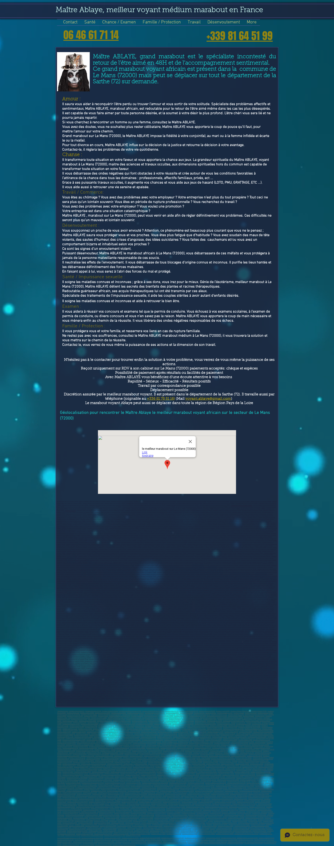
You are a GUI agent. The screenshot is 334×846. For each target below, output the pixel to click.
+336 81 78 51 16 (160, 399)
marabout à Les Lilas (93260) (110, 795)
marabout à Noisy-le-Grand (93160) (72, 792)
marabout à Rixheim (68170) (77, 759)
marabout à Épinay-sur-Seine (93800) (129, 792)
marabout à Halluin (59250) (107, 751)
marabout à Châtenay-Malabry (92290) (128, 789)
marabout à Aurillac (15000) (70, 721)
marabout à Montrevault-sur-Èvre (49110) (88, 743)
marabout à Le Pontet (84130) (265, 779)
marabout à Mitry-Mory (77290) (106, 770)
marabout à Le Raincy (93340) (189, 795)
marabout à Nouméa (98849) (122, 813)
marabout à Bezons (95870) (206, 802)
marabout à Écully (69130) (204, 760)
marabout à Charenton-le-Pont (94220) (105, 799)
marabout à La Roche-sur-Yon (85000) (67, 781)
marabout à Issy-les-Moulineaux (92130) (108, 787)
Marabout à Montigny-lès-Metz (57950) (215, 746)
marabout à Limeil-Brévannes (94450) (180, 799)
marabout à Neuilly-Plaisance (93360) (129, 795)
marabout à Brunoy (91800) (144, 784)
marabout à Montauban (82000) (150, 822)
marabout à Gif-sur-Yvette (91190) (214, 784)
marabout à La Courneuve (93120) (262, 792)
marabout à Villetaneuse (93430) (207, 795)
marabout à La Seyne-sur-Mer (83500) (77, 778)
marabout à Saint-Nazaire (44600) (237, 736)
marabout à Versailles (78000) (82, 772)
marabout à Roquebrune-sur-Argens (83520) (99, 779)
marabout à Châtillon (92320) (108, 789)
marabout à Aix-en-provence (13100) (217, 716)
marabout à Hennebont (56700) (131, 746)
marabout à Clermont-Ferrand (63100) (258, 754)
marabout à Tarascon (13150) (79, 719)
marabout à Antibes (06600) (229, 822)
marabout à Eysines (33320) (70, 730)
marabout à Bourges (200, 721)
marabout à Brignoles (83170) (244, 778)
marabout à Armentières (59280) (156, 749)
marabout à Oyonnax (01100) (93, 711)
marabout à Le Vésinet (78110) (230, 775)
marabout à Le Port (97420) (88, 811)
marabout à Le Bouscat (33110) (104, 730)
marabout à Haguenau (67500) (94, 757)
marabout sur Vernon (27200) (260, 724)
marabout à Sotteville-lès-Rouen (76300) (251, 765)
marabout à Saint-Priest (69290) (93, 816)
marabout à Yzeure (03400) (118, 713)
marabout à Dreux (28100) (122, 725)
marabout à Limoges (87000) (188, 830)
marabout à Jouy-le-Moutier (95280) (129, 805)
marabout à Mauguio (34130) (149, 732)
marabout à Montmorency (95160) (221, 803)
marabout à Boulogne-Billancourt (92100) (203, 786)
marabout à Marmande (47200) (71, 741)
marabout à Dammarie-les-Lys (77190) (198, 768)
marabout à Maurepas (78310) (92, 775)
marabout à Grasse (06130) (266, 822)
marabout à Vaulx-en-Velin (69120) (147, 759)
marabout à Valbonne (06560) (184, 714)
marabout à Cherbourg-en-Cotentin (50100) (144, 743)
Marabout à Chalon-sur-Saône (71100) (258, 760)
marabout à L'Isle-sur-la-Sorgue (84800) (228, 779)
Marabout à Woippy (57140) (121, 748)
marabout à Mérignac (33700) (118, 729)
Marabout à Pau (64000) (136, 756)
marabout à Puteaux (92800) (75, 789)
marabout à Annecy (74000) (210, 762)
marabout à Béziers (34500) (265, 730)
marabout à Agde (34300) (79, 732)
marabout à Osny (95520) (112, 805)
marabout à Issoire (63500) (121, 756)
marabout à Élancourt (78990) (165, 773)
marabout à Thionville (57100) (256, 827)
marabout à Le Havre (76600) (216, 765)
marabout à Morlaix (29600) (253, 725)
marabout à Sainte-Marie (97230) (228, 808)
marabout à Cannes (199, 713)
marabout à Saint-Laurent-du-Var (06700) (68, 714)
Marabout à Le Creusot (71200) (81, 762)
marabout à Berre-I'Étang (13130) (135, 719)
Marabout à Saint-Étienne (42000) (83, 736)
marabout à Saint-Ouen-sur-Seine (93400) (200, 792)
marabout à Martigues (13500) (142, 824)
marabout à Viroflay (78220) (148, 775)
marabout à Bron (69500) (203, 759)
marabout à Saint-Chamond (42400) (130, 736)
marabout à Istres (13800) (235, 716)
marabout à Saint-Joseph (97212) (208, 808)
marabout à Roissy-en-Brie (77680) (177, 768)
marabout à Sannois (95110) (101, 803)
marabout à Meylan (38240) (116, 735)
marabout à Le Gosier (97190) (122, 807)
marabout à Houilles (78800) (225, 772)
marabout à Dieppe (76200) (81, 767)
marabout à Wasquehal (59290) (66, 751)
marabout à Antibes (210, 713)
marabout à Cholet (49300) (185, 741)
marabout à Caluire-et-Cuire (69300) (186, 759)
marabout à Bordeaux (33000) (101, 729)
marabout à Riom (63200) (87, 756)
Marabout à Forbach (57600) (235, 746)
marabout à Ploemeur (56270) (114, 746)
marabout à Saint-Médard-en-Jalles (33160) (193, 729)
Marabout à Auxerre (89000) (259, 781)
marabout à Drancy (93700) (246, 840)
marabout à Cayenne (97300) (262, 808)
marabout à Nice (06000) (186, 713)
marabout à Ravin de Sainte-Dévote (75, 815)
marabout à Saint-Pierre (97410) (193, 810)
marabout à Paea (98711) (106, 813)
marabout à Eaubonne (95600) (159, 803)
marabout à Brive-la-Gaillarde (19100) (233, 721)
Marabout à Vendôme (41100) (65, 736)
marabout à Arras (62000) (79, 754)
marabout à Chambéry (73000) (156, 762)
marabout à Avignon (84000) (141, 779)
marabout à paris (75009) (257, 764)
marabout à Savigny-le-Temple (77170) (91, 768)
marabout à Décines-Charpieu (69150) (67, 760)
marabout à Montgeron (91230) (177, 784)
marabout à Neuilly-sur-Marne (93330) (176, 794)
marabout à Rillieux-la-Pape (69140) (262, 759)
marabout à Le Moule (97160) (177, 807)
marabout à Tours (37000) (83, 733)
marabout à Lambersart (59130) (137, 749)
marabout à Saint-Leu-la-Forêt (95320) (167, 805)
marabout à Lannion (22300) (186, 722)
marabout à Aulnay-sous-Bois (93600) (249, 791)
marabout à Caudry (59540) (93, 752)
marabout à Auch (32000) (85, 729)
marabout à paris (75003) (169, 764)
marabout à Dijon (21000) (80, 722)
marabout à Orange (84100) (175, 779)
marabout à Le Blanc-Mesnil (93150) (108, 792)
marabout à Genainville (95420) (245, 802)
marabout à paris (128, 764)
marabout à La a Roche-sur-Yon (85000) (125, 832)
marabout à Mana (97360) (140, 810)
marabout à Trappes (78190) (242, 772)
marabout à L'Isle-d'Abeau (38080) (134, 735)
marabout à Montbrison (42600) (181, 736)
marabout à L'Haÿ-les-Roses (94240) (67, 799)
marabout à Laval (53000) (89, 832)
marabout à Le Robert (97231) (138, 808)
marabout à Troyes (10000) (134, 827)
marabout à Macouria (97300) (123, 810)
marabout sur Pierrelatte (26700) (226, 724)
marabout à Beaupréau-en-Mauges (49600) (127, 741)
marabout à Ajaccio (264, 721)
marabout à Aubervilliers (231, 791)
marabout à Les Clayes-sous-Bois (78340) (113, 775)
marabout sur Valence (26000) (144, 724)
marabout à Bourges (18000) (226, 826)
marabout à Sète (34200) (64, 732)
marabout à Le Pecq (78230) (247, 775)
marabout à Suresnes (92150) (219, 787)
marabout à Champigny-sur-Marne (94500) (110, 843)
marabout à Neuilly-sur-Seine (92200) (183, 787)
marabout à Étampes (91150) (128, 784)
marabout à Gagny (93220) (84, 794)
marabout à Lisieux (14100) (249, 719)
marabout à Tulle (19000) (252, 721)
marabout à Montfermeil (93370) (66, 795)
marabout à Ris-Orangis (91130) (255, 783)
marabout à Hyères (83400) (96, 778)
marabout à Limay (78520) (132, 775)
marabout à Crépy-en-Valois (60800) (182, 752)
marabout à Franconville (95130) (171, 802)
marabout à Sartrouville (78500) (101, 772)
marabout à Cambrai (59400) (102, 749)
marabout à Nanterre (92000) (223, 786)
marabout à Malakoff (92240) (148, 789)
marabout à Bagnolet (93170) (156, 794)
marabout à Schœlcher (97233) (156, 808)
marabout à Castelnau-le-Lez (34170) (129, 732)
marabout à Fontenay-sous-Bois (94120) (155, 797)
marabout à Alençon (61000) (231, 752)
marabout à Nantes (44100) (219, 736)
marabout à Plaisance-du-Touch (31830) (249, 727)
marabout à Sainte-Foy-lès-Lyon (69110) (129, 760)
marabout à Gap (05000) (172, 713)
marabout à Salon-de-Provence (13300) (79, 717)
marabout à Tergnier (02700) (259, 711)
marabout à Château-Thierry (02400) (240, 711)
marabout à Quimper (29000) (183, 725)
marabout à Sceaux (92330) (151, 791)
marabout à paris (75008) (242, 764)
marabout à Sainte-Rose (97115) (195, 807)
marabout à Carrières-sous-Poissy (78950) (168, 775)
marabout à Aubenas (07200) (236, 714)
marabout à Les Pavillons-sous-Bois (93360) (88, 795)
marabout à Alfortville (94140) (212, 797)
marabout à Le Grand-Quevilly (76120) (100, 767)
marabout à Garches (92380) (168, 791)
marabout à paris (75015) (127, 765)
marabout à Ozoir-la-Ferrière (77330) (126, 770)
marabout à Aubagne (248, 716)
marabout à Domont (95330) (186, 805)
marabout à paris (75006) (213, 764)
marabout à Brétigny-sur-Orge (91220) (108, 784)
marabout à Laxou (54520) (228, 744)
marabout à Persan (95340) (263, 805)
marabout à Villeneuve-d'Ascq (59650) (222, 748)
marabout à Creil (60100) (144, 752)
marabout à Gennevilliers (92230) (237, 787)
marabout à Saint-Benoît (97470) (71, 811)
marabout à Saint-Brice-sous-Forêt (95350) (207, 805)
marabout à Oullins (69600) (86, 760)
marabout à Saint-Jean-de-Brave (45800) (129, 740)
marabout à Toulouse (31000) (160, 727)
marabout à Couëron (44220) (131, 738)
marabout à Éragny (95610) (69, 805)
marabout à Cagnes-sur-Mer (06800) (248, 822)
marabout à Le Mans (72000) (122, 762)
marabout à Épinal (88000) (109, 829)
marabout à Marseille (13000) (197, 716)
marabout (210, 821)
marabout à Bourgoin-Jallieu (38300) (262, 733)
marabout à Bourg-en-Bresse (110, 711)
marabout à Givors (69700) (171, 760)
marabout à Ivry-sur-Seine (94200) (97, 797)
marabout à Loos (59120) (173, 749)
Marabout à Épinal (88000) (219, 781)
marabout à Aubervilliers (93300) (204, 791)
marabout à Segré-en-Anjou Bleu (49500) (242, 741)
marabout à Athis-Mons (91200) (178, 783)
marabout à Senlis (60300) (200, 752)
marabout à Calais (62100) (93, 819)
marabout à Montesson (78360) (88, 776)
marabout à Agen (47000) (245, 740)
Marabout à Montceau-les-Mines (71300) (102, 762)
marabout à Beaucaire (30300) (143, 727)
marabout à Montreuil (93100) (188, 840)
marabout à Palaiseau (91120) (195, 783)
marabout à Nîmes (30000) (76, 727)
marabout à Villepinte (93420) (115, 794)
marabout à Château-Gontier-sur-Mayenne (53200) (80, 744)
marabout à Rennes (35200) (180, 732)
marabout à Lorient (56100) (64, 746)
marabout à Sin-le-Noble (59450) (219, 751)
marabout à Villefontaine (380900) (98, 735)
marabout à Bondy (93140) (148, 792)
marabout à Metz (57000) (240, 827)
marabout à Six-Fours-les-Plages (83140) (169, 778)
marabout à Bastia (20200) (64, 722)
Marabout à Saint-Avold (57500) (88, 748)
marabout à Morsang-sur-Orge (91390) (260, 784)
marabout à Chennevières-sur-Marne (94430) (164, 800)
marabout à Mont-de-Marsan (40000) (209, 735)
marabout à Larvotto (215, 813)
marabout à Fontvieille (202, 813)
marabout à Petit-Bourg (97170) (140, 807)
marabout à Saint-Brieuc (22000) (198, 816)
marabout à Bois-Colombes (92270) (232, 789)
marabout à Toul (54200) (154, 744)
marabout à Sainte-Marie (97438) (106, 811)
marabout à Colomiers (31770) (177, 727)
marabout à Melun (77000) (265, 767)
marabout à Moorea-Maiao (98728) (88, 813)
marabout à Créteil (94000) (244, 795)
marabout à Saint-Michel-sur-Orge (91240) (237, 784)
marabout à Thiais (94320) (124, 799)
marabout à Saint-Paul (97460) (174, 810)
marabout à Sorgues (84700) (248, 779)
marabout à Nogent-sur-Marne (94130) (258, 797)
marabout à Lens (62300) (117, 754)
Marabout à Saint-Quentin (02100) (129, 818)
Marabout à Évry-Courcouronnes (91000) (92, 783)
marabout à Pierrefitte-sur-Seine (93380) (198, 794)
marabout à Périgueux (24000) (200, 829)
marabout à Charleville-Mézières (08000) (256, 714)
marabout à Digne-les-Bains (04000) (155, 713)
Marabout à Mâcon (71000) (64, 762)
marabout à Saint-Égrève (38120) (154, 735)
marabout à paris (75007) (227, 764)
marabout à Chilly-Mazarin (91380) (67, 786)
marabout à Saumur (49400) (201, 741)
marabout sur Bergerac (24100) (71, 724)
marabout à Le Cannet (251, 713)
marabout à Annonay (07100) (219, 714)
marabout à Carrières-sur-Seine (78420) (68, 776)
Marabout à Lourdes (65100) (254, 756)
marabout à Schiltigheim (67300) (113, 757)
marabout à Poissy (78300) (163, 772)
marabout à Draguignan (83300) (128, 778)
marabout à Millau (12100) (181, 716)
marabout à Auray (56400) (164, 746)
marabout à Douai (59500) (64, 749)
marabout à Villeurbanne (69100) (110, 759)
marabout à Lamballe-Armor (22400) (204, 722)
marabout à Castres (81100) (201, 776)
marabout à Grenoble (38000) (186, 733)
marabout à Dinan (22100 (223, 722)
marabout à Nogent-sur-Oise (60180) (161, 752)
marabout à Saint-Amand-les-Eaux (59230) (197, 751)
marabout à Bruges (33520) (158, 730)
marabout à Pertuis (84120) (208, 779)
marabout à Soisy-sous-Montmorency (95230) (91, 805)
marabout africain (114, 808)
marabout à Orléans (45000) (94, 740)
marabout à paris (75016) (142, 765)
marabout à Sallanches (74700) (71, 764)
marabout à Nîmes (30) (91, 727)
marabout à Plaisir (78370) (96, 773)
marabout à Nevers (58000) (137, 748)
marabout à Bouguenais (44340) (166, 738)
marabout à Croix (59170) (267, 749)
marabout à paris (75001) (140, 764)
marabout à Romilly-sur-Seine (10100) (119, 716)
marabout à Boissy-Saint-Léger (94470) (232, 800)
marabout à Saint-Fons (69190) (188, 760)
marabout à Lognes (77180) (243, 770)
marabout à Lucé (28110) (137, 725)
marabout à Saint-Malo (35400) (248, 816)
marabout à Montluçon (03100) (128, 815)
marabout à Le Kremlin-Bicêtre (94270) (222, 799)
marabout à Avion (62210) (207, 754)
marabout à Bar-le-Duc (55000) (260, 744)
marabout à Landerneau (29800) (218, 725)
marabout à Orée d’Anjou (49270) (264, 741)
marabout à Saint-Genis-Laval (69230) (152, 760)
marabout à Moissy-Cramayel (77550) (170, 770)
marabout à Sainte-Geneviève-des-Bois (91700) (155, 783)
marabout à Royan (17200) (172, 721)
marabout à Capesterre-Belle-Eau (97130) (216, 807)
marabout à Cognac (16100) (104, 721)
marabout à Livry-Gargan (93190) (243, 792)
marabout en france (70, 510)
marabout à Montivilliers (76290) (196, 767)
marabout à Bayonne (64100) (152, 756)
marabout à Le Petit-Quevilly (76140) (121, 767)
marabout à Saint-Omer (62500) (239, 754)
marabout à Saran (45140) (197, 740)
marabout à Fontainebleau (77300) (206, 770)
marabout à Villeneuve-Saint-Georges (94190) (234, 797)
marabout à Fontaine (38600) (65, 735)
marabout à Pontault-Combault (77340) (68, 768)
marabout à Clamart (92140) (202, 787)
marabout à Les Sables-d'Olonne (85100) (90, 781)
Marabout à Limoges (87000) (203, 781)
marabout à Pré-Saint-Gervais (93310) (151, 795)
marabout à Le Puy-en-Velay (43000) (201, 736)
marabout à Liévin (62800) (131, 754)
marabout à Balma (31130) (69, 729)
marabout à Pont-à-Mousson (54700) (209, 744)
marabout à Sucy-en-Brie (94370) (201, 799)
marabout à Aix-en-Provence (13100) (192, 719)
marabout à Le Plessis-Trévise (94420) (83, 800)
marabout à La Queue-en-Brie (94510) (77, 802)
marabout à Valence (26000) (179, 815)
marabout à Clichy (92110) (148, 787)
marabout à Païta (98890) (174, 813)
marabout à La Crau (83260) (227, 778)
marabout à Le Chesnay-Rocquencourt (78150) (75, 773)
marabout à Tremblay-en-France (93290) (136, 794)
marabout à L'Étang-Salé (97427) (183, 811)
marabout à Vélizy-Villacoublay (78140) (207, 773)
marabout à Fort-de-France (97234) (80, 808)
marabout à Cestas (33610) (189, 730)
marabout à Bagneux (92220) (92, 789)
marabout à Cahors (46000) (229, 740)
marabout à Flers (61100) (247, 752)
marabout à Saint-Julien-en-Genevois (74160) (93, 764)
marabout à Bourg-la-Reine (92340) (117, 791)
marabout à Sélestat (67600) (175, 757)
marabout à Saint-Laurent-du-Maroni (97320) (69, 810)
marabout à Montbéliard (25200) (127, 724)
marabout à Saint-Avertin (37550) (168, 733)
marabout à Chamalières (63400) (104, 756)
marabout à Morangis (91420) (182, 786)
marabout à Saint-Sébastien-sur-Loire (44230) (78, 738)
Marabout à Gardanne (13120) (191, 717)
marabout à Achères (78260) (226, 773)
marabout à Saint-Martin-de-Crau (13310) (156, 719)
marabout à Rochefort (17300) (156, 721)
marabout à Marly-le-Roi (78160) (190, 775)
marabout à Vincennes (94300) (175, 797)
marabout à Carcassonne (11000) (84, 821)
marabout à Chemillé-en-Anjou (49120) (150, 741)
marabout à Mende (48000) (87, 741)
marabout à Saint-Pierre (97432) (244, 832)
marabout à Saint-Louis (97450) (248, 810)
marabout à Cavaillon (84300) (192, 779)
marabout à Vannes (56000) (80, 746)
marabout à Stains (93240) (99, 794)
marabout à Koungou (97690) (220, 811)
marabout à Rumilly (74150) (115, 764)
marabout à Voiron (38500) (81, 735)
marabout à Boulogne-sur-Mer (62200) (98, 754)
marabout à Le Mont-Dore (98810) (156, 813)
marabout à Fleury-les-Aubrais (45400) (152, 740)
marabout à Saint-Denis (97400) (156, 810)
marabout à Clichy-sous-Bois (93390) (258, 794)
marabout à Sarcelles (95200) (129, 802)
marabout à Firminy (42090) (164, 736)
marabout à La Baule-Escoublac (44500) (211, 738)
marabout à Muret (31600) (230, 727)
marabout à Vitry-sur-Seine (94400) (226, 795)
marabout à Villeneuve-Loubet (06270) (164, 714)
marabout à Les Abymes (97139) (85, 807)
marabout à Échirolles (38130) (227, 733)
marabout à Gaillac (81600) (217, 776)
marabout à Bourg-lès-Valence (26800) (205, 724)
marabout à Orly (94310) (240, 799)
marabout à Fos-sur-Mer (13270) (97, 719)
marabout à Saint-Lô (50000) (165, 743)
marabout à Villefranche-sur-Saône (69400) (223, 759)
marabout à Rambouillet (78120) (147, 773)
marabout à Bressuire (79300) (123, 776)
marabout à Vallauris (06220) (89, 714)
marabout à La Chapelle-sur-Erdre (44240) (187, 738)
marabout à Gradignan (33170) (252, 729)
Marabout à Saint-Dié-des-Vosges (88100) (239, 781)
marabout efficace (152, 821)
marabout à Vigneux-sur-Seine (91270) (215, 783)
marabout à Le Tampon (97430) (211, 810)
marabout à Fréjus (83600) (111, 778)
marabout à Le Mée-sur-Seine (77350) (86, 770)
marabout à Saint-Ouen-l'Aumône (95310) (179, 803)
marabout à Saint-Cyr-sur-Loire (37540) (122, 733)
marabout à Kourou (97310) (107, 810)
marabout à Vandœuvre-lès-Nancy (119, 744)
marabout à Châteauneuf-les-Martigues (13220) (230, 717)
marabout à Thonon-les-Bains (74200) (248, 762)
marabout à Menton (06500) (265, 713)
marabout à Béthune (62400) (169, 754)
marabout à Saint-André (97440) (230, 810)
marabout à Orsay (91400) (105, 786)
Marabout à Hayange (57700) (70, 748)
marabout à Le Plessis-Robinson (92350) (168, 789)
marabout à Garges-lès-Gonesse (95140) (150, 802)
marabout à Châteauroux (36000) (66, 733)
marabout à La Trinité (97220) (246, 808)
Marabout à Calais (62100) (64, 754)
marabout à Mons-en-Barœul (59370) (249, 749)
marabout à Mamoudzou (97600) (202, 811)
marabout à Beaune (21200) (123, 722)
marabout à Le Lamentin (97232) (100, 808)
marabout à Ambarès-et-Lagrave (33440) (209, 730)
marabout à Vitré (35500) (245, 732)
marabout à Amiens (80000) (154, 776)
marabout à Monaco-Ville (244, 813)
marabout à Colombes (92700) (263, 786)
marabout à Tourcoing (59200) (185, 748)
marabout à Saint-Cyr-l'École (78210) (72, 775)
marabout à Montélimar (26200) (163, 724)
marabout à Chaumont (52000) (257, 743)
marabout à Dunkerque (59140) (202, 748)
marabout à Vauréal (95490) (148, 805)
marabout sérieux (125, 808)
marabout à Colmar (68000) (226, 757)
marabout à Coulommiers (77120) (226, 770)
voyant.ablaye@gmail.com (208, 399)
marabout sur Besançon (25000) (89, 724)
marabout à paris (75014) (113, 765)
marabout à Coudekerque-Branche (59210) (88, 751)
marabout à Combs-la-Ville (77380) (235, 768)
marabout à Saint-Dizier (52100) (239, 743)
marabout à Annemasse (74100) (228, 762)
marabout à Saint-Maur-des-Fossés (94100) (74, 797)
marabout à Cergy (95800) (113, 802)
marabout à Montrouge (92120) (255, 787)
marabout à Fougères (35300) (215, 732)
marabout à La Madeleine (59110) (210, 749)
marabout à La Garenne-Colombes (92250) (210, 789)
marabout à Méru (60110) (216, 752)
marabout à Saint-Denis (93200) (185, 791)
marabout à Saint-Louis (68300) (243, 757)
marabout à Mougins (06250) (130, 714)
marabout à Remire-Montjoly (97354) (140, 834)
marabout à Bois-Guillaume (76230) (216, 767)
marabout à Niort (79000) (139, 776)
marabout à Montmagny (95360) (229, 805)
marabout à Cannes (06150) (213, 822)
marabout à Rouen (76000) (231, 765)
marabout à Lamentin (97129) (257, 807)
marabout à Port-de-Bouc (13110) (253, 717)
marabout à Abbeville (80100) (171, 776)
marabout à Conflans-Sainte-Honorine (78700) (185, 772)
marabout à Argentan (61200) (263, 752)
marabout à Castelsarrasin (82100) (254, 776)
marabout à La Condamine (188, 813)
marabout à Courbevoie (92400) (66, 787)
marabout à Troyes (103, 716)
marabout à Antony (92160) (164, 787)
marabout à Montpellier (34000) (248, 730)
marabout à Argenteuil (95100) (97, 802)
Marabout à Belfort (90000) (73, 783)
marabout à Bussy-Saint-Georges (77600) (114, 768)
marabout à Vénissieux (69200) (128, 759)
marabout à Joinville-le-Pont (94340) (125, 800)
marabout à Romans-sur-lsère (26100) (183, 724)
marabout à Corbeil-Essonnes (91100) (115, 783)
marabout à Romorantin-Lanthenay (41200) (261, 735)
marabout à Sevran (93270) (180, 792)
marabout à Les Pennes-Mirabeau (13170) (170, 717)
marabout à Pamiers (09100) (75, 716)
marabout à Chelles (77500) (250, 767)
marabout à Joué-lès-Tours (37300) (101, 733)
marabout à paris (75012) (84, 765)
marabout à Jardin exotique (229, 813)
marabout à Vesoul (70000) (239, 760)
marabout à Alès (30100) (105, 727)
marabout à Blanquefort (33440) (230, 730)
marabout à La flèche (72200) (139, 762)
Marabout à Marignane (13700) (132, 717)
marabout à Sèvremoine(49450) (105, 741)
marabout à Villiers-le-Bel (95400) (66, 803)
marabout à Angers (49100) (169, 741)
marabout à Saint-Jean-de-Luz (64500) (219, 756)
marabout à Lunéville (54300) (138, 744)
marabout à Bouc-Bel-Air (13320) (116, 719)
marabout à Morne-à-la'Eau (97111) (238, 807)
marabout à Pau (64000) (110, 830)
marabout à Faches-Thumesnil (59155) (173, 751)
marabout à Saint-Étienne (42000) (214, 815)
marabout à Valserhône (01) (77, 711)
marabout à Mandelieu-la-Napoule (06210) (110, 714)
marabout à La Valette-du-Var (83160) (209, 778)
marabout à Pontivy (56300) (149, 746)
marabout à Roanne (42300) (148, 736)
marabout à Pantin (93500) (90, 792)
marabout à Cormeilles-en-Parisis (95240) (138, 803)
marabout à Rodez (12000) (165, 716)
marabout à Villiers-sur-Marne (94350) (142, 799)
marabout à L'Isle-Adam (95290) (66, 807)
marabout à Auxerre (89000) (193, 826)
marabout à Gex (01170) (172, 711)
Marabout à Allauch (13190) (208, 717)
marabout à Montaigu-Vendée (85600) (130, 781)
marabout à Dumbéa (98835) (138, 813)
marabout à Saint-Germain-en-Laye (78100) (122, 772)
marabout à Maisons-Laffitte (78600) (184, 773)
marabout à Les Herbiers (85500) (150, 781)
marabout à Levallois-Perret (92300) (130, 787)
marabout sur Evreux (75, 725)
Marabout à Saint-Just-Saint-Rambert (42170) (107, 736)
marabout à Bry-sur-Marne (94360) (211, 800)
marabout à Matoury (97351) (91, 810)
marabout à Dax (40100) (227, 735)
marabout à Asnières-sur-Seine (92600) (243, 786)
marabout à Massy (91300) (133, 783)
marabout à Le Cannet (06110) (65, 824)
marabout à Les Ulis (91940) (160, 784)
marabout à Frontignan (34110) (110, 732)
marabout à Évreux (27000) (243, 724)
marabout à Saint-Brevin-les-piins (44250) (74, 740)
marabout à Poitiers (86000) (172, 830)
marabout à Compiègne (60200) (127, 752)
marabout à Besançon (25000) (108, 826)
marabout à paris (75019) (185, 765)
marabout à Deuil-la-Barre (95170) (201, 803)
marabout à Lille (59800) (146, 818)
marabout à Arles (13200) (126, 824)
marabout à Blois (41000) (241, 735)
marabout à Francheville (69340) (222, 760)
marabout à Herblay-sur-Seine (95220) (225, 802)
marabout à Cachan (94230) (86, 799)
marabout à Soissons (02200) (207, 711)
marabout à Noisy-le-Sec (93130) (66, 794)
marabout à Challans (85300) (111, 781)
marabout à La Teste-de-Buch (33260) (233, 729)
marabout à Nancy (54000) (102, 744)
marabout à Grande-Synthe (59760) (190, 749)
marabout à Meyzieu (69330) (244, 759)
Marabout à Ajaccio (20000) (96, 818)
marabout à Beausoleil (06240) (201, 714)
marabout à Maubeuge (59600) (119, 749)
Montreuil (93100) (219, 791)
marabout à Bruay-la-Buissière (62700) (188, 754)
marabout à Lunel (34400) (94, 732)
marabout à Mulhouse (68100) (209, 757)
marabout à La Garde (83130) (190, 778)
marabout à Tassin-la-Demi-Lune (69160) (106, 760)
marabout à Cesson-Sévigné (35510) (263, 732)
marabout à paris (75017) (156, 765)
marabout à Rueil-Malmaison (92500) (85, 787)
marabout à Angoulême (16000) (87, 721)
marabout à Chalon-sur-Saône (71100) (174, 826)
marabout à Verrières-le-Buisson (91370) (141, 786)
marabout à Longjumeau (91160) (195, 784)
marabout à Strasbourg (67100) (77, 757)
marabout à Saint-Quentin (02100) (188, 711)
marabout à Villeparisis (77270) (135, 768)
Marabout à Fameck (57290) (105, 748)
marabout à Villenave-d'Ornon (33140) (170, 729)
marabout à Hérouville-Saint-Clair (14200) (229, 719)
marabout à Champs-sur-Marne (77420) (156, 768)
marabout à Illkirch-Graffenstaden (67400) (135, 757)
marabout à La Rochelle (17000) (122, 721)
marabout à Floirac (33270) (173, 730)
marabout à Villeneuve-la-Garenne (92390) (78, 791)
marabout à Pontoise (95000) (189, 802)
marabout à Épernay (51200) (222, 743)
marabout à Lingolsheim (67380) (157, 757)
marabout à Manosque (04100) (135, 713)
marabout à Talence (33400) (151, 729)
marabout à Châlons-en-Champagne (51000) (201, 743)
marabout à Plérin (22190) (238, 722)
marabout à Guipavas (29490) (236, 725)
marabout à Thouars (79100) (106, 776)
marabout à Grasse (238, 713)
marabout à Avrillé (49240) (124, 743)
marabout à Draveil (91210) (73, 784)
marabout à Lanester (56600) (97, 746)
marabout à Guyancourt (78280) (129, 773)
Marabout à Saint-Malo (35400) (198, 732)
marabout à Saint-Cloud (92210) (189, 789)
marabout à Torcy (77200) (217, 768)
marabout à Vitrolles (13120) (116, 717)
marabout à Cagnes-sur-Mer (225, 713)
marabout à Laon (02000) (223, 711)
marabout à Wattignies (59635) (253, 751)
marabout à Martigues (175, 719)
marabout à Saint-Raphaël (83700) (147, 778)
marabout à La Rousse (91, 815)
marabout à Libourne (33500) (87, 730)
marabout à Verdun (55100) (243, 744)
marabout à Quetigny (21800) (140, 722)
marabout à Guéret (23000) (253, 722)
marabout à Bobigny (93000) (164, 792)
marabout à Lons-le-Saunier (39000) (188, 735)
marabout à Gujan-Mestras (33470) (140, 730)
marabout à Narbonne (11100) (65, 821)
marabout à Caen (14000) (210, 719)
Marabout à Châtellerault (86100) (185, 781)
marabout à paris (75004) (184, 764)
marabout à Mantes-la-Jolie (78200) (145, 772)
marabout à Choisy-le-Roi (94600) (193, 797)
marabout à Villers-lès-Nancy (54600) (188, 744)
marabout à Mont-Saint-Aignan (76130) (144, 767)
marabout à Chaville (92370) (135, 791)
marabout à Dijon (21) (93, 722)
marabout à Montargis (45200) (213, 740)
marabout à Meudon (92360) (119, 840)
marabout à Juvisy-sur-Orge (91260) (87, 786)
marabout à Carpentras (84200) (158, 779)
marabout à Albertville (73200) (193, 762)
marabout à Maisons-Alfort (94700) (117, 797)
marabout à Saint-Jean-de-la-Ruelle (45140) (176, 740)
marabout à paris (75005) (198, 764)
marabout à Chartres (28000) (89, 725)
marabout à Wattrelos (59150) (261, 748)
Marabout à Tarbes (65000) (238, 756)
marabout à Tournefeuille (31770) (196, 727)
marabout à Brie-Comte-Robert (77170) (148, 770)
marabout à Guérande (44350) (231, 738)
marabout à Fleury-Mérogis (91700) (164, 786)
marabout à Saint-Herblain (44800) (257, 736)
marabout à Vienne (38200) (243, 733)
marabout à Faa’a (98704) (253, 811)
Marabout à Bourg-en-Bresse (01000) (109, 815)
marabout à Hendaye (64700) (200, 756)
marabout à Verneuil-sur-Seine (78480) (211, 775)
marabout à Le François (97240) (190, 808)
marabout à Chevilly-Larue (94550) (104, 800)
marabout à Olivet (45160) (110, 740)
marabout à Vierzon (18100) (214, 721)
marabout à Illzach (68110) (260, 757)
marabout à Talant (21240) (156, 722)
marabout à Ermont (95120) (262, 802)
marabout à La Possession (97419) (143, 811)
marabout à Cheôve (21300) (107, 722)
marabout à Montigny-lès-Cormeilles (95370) (244, 803)
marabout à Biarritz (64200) (183, 756)
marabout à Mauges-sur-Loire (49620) (220, 741)
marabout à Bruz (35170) (231, 732)
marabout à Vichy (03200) (87, 713)
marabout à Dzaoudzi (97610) (237, 811)
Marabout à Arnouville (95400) (246, 805)
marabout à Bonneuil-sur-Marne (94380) (189, 800)
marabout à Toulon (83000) (220, 824)
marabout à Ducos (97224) (173, 808)
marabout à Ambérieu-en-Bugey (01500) (130, 711)
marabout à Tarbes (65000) (85, 822)
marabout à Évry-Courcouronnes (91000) (92, 835)
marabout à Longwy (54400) (169, 744)
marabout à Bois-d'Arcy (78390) (265, 775)
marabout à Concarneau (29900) (200, 725)
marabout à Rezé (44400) (259, 830)
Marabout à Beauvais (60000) (110, 752)
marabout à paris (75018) (171, 765)
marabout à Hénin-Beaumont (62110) (149, 754)
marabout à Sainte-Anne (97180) (159, 807)
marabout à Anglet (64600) (167, 756)
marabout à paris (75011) (69, 765)
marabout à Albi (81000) (186, 776)
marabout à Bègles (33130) (214, 729)
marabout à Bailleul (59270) (236, 751)
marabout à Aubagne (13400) (160, 824)
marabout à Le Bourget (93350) (171, 795)
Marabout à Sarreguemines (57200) (253, 746)
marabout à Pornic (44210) (247, 738)
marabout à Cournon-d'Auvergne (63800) (68, 756)
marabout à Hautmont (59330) (77, 752)
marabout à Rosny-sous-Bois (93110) (222, 792)
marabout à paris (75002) (155, 764)
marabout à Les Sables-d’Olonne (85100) (147, 832)
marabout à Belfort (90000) (209, 826)
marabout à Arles (260, 716)
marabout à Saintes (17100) (139, 721)
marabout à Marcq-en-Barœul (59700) (83, 749)
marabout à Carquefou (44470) (148, 738)
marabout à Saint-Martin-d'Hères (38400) (206, 733)
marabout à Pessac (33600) (134, 729)
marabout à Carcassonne (151, 716)
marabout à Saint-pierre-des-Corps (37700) (146, 733)
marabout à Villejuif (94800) (135, 797)
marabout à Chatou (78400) (111, 773)
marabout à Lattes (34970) (164, 732)
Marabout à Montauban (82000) (235, 776)
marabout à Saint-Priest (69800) (166, 759)
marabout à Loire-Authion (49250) (66, 743)
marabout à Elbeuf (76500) (179, 767)
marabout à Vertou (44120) (115, 738)
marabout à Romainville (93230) (239, 794)
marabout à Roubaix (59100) (168, 748)
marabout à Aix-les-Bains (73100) (174, 762)
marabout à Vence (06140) (146, 714)
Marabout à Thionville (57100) (195, 746)
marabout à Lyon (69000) (93, 759)
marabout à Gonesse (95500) (118, 803)
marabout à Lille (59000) (153, 748)
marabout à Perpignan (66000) (102, 822)
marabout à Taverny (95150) (85, 803)
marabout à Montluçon (73, 713)
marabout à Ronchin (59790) (139, 751)
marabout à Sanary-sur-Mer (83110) (77, 779)
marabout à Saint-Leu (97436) (124, 811)
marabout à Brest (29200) (152, 725)
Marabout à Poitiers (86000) (167, 781)
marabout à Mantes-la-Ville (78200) (245, 773)
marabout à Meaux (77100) (234, 767)
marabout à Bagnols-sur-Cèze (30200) (123, 727)
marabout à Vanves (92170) (250, 789)
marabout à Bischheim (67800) (191, 757)
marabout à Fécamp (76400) (163, 767)
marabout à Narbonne (137, 716)
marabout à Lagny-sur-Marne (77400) (255, 768)
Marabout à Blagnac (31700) (214, 727)
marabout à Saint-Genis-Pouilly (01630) (153, 711)
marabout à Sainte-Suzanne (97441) (163, 811)
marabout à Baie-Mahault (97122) (104, 807)
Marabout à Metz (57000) (179, 746)
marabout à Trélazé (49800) (108, 743)
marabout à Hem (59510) (155, 751)
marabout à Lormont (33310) (121, 730)
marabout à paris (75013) (98, 765)
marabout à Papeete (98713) (70, 813)
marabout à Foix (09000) (90, 716)
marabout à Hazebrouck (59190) (229, 749)
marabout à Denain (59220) (123, 751)
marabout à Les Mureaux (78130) (207, 772)
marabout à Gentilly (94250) (144, 800)
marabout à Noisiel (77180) (188, 770)
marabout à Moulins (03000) (102, 713)
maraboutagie (113, 821)
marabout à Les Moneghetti (259, 813)
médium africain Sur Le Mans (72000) (241, 505)
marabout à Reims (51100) (180, 743)
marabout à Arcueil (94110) (255, 799)
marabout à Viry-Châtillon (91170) (236, 783)
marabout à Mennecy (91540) (121, 786)
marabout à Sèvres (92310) (98, 791)
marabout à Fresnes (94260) (161, 799)
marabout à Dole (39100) (170, 735)
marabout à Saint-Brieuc (171, 722)
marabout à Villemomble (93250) (220, 794)
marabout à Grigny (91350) (89, 784)
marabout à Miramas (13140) (150, 717)
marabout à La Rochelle (187, 721)
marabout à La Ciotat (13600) (99, 717)
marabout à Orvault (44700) (99, 738)
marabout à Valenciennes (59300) (243, 748)
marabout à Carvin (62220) (222, 754)
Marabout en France (67, 772)
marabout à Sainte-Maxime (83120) (123, 779)
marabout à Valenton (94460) (252, 800)
